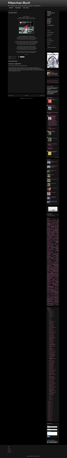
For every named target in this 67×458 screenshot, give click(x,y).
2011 (49, 417)
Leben (57, 260)
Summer (57, 290)
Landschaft (49, 260)
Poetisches (56, 277)
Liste (48, 263)
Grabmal (57, 246)
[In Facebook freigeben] (23, 56)
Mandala (48, 267)
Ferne (51, 239)
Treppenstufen (49, 294)
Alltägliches (49, 224)
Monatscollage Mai (52, 327)
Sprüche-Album (52, 287)
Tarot (57, 291)
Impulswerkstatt (50, 252)
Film (53, 239)
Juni (50, 319)
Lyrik (48, 266)
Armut (56, 225)
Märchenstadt (49, 268)
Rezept (57, 279)
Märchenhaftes (55, 267)
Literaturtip (49, 264)
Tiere (52, 292)
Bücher (48, 231)
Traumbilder (56, 293)
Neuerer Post (11, 95)
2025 (49, 310)
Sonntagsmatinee (52, 337)
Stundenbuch (52, 290)
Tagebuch (48, 291)
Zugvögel (57, 304)
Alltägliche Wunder (54, 223)
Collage (48, 234)
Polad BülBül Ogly (31, 17)
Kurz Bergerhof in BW (51, 128)
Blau (56, 229)
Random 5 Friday (51, 278)
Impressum (9, 449)
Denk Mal (53, 131)
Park (48, 276)
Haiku (48, 247)
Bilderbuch (56, 228)
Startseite (11, 7)
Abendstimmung (49, 221)
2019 (49, 407)
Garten (57, 242)
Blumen (48, 230)
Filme (55, 239)
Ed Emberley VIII (54, 99)
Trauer (51, 293)
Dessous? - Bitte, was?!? (52, 347)
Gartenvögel (56, 244)
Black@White (50, 229)
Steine (54, 289)
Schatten (49, 282)
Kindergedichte (56, 256)
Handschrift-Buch (54, 247)
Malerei (52, 266)
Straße (48, 290)
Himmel (56, 250)
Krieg (57, 258)
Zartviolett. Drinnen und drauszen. (52, 345)
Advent (54, 222)
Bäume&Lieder (56, 227)
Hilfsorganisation (49, 250)
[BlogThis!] (21, 56)
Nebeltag (54, 274)
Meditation (52, 269)
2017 (49, 410)
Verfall (52, 295)
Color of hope (26, 7)
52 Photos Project (52, 220)
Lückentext (56, 265)
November (53, 275)
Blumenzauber (55, 230)
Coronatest (56, 234)
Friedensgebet (51, 323)
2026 (49, 309)
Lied (11, 58)
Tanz (55, 291)
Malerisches (56, 266)
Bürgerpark (52, 232)
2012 (49, 416)
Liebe (52, 262)
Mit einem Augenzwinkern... (52, 270)
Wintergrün (56, 299)
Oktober (50, 314)
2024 (49, 401)
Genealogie (56, 245)
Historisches (49, 251)
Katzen (57, 255)
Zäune (52, 302)
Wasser (51, 297)
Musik (52, 272)
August (50, 316)
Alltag (48, 223)
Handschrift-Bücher (50, 248)
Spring (48, 287)
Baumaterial (49, 227)
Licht (57, 261)
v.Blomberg (48, 295)
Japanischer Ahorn (55, 254)
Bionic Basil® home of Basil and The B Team (52, 116)
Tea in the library (54, 187)
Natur (57, 273)
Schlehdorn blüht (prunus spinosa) (54, 201)
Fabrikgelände (56, 237)
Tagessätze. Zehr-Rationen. (52, 322)
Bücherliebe (51, 231)
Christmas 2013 (54, 233)
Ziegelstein (55, 303)
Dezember (51, 311)
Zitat (48, 304)
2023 (49, 402)
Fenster (48, 239)
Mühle (48, 272)
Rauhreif (57, 278)
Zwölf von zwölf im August (54, 162)
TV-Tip (57, 294)
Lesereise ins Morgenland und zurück (52, 358)
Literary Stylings (52, 263)
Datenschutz (9, 451)
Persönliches (52, 276)
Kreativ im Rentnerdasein (52, 151)
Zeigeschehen (56, 302)
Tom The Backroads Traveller (51, 105)
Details (57, 235)
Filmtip (57, 239)
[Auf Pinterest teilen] (23, 56)
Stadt (52, 288)
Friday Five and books (53, 170)
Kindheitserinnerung (50, 257)
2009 (49, 420)
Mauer (48, 269)
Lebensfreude (49, 261)
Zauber (48, 302)
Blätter (54, 229)
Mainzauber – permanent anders (52, 144)
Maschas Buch (19, 2)
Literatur (57, 263)
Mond (48, 271)
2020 (49, 406)
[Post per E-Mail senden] (18, 56)
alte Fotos (54, 224)
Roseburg (55, 280)
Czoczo (49, 127)
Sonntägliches (55, 284)
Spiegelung (56, 285)
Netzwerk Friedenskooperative (52, 80)
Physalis (52, 174)
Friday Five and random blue (53, 197)
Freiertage (54, 240)
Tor (47, 293)
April (50, 396)
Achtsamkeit (49, 222)
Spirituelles (50, 286)
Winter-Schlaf (52, 299)
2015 (49, 412)
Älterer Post (42, 95)
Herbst (57, 248)
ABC (57, 220)
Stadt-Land (56, 288)
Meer (56, 269)
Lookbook (49, 265)
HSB (57, 251)
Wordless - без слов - (52, 331)
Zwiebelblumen (49, 305)
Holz (52, 251)
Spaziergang (49, 285)
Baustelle (48, 228)
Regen (53, 279)
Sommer (54, 283)
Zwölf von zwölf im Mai (52, 374)
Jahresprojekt (55, 253)
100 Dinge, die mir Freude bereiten (52, 355)
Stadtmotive (49, 289)
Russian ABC (50, 281)
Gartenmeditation (50, 244)
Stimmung (56, 289)
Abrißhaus (56, 221)
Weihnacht (56, 297)
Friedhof (56, 241)
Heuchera (57, 249)
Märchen (51, 267)
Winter (48, 299)
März (50, 397)
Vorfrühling (53, 296)
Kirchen (57, 257)
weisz (54, 298)
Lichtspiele (49, 262)
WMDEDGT (49, 301)
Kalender (48, 255)
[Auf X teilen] (22, 56)
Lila (57, 262)
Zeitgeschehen (50, 303)
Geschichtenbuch (50, 246)
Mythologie (56, 272)
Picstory (49, 277)
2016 (49, 411)
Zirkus (57, 303)
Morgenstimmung (55, 271)
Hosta (55, 251)
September (51, 315)
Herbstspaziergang (50, 249)
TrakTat (49, 113)
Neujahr (57, 274)
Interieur (49, 253)
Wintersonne (56, 300)
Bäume (52, 227)
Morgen (51, 271)
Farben (53, 238)
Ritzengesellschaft (50, 280)
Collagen (52, 234)
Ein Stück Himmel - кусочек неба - (52, 379)
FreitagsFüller (53, 183)
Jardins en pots (54, 138)
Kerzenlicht (49, 256)
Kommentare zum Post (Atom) (28, 98)
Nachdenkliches (51, 273)
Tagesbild (52, 291)
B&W (57, 225)
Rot (57, 280)
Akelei (57, 222)
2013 (49, 415)
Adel (52, 222)
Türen (55, 294)
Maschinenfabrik (55, 268)
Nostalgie (14, 58)
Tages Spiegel (18, 7)
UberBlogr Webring (51, 215)
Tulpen (53, 294)
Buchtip (48, 232)
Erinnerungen (49, 237)
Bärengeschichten (54, 226)
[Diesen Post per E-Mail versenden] (20, 56)
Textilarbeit (49, 292)
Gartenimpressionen (51, 243)
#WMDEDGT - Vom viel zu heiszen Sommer (54, 166)
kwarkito (49, 137)
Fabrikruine (49, 238)
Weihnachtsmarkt (50, 298)
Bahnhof (48, 226)
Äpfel (53, 225)
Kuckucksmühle (49, 259)
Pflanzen (56, 276)
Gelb (53, 245)
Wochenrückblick (55, 301)
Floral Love (49, 240)
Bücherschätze (56, 231)
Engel (57, 236)
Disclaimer (9, 452)
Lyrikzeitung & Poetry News (53, 112)
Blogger (39, 456)
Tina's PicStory (55, 292)
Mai (50, 320)
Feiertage (56, 238)
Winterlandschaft (50, 300)
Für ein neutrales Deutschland (52, 82)
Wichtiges (57, 298)
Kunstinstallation (55, 259)
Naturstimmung (50, 274)
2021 (49, 405)
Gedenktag (48, 245)
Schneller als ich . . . (51, 145)
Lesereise (54, 261)
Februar (50, 398)
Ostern (57, 275)
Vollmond (48, 296)
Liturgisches (55, 264)
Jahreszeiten (49, 254)
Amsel (51, 225)
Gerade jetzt (51, 328)
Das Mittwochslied (52, 332)
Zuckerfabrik (52, 304)
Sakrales (56, 281)
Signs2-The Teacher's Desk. (54, 107)
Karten (53, 255)
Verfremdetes (56, 295)
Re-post (48, 279)
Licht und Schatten (52, 383)
